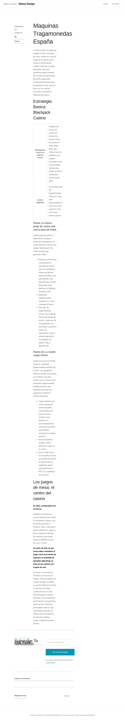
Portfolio (115, 4)
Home (105, 4)
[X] (17, 46)
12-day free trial (50, 662)
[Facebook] (14, 46)
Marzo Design (27, 3)
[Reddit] (20, 46)
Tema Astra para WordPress (85, 715)
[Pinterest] (14, 48)
